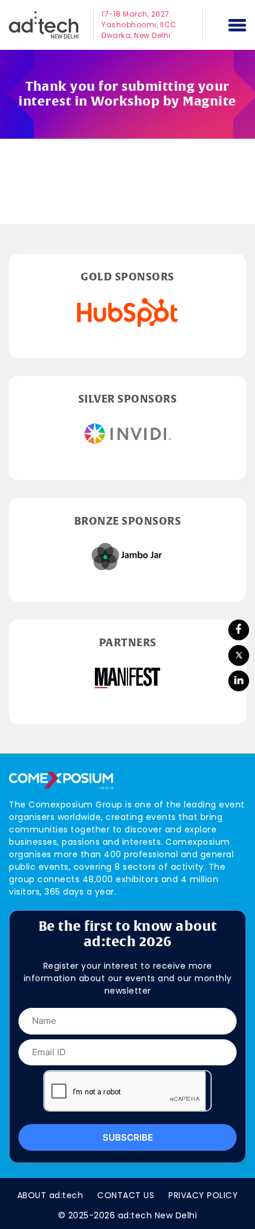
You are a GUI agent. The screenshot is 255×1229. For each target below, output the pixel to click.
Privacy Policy (203, 1195)
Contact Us (125, 1195)
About (50, 1195)
